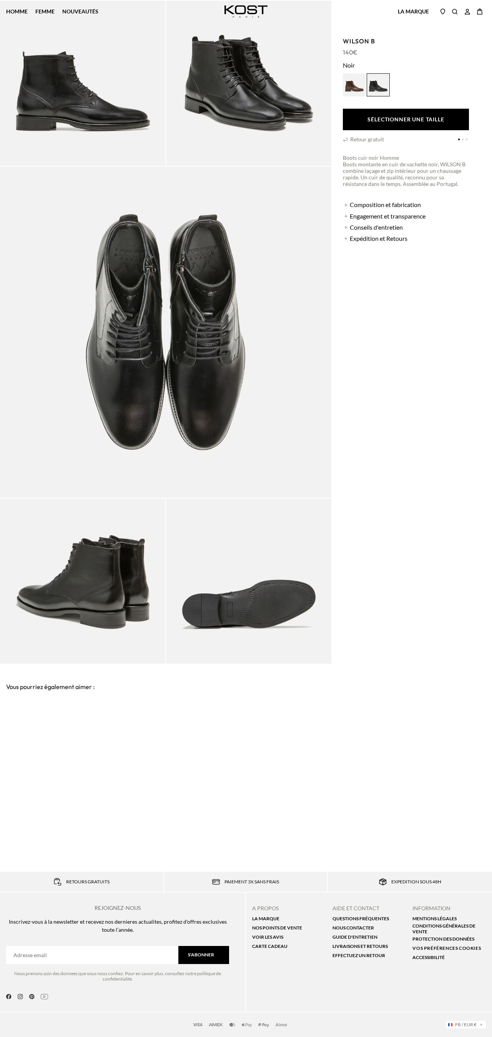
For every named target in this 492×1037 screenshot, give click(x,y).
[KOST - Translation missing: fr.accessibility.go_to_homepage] (246, 11)
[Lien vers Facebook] (9, 996)
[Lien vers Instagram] (20, 996)
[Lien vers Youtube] (44, 996)
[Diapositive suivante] (480, 696)
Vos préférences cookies (446, 948)
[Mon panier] (480, 11)
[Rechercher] (455, 11)
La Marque (413, 11)
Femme (45, 11)
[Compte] (467, 11)
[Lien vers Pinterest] (32, 996)
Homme (17, 11)
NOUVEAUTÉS (80, 11)
